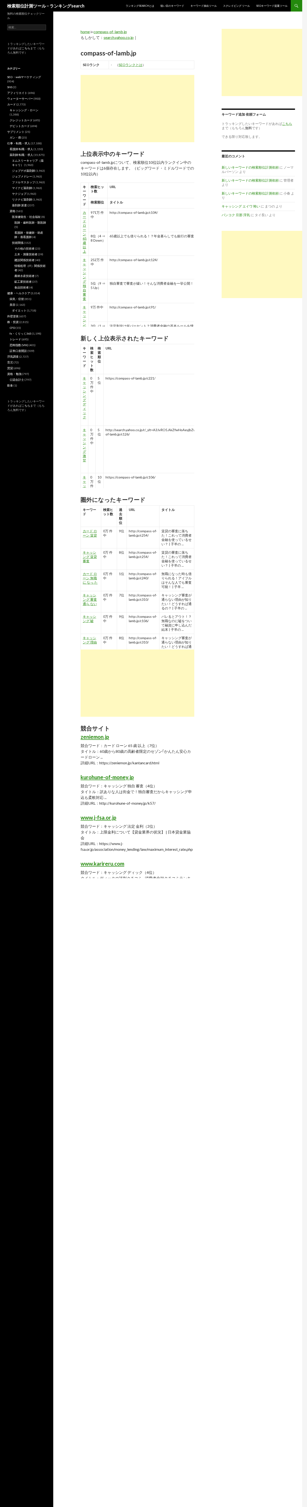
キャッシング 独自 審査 (84, 279)
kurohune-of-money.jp (107, 777)
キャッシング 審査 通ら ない (90, 599)
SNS (9, 87)
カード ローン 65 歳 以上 (85, 231)
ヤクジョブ (19, 194)
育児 (10, 362)
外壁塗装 (13, 316)
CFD (12, 328)
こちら (26, 48)
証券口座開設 (18, 351)
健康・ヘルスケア (18, 293)
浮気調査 (13, 356)
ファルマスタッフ (23, 182)
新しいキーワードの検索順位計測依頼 (250, 167)
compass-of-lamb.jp (110, 31)
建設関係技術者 (24, 260)
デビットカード (20, 126)
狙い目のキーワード (172, 5)
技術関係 (18, 243)
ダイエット (19, 310)
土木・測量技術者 (25, 254)
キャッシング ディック (84, 397)
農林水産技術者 (24, 276)
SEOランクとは (130, 65)
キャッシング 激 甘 (84, 445)
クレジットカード (21, 120)
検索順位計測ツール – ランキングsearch (45, 5)
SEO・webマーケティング (24, 77)
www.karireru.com (102, 863)
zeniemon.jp (95, 737)
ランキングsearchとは (140, 5)
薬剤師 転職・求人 (21, 155)
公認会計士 (17, 379)
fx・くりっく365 (20, 333)
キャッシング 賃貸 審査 (90, 556)
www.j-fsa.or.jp (98, 817)
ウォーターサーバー (20, 98)
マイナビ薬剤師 (22, 188)
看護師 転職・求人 (21, 149)
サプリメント (15, 132)
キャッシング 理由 (90, 640)
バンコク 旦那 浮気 (236, 215)
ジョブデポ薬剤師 (23, 170)
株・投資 (13, 322)
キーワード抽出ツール (203, 5)
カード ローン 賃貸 (90, 533)
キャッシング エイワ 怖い (241, 206)
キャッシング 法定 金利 (84, 326)
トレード (15, 339)
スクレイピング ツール (236, 5)
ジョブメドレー (22, 176)
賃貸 (10, 368)
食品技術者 (21, 287)
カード (11, 104)
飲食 (10, 385)
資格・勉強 (14, 374)
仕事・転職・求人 (18, 143)
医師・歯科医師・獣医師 (30, 222)
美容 (12, 304)
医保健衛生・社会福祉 (26, 217)
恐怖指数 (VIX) (19, 345)
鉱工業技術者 (23, 281)
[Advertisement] (137, 108)
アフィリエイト (17, 93)
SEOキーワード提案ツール (272, 5)
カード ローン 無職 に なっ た (90, 578)
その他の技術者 (24, 248)
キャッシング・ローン (24, 110)
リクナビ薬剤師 (22, 199)
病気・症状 (17, 299)
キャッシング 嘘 (89, 618)
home (85, 31)
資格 (12, 211)
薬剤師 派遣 (19, 205)
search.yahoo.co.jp (119, 37)
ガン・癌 (15, 137)
